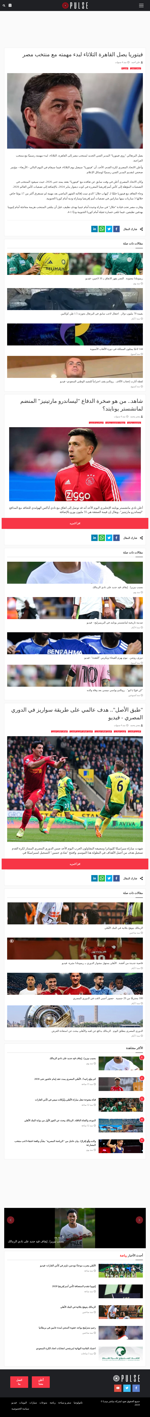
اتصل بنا (19, 1382)
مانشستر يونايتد (134, 423)
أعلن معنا (41, 1382)
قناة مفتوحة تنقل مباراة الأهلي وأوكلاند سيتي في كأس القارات (65, 1099)
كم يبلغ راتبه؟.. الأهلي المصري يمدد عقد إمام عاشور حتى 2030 (65, 1079)
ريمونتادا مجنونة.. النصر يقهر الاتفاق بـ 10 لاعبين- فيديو (114, 278)
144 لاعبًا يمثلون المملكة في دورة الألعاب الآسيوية (116, 349)
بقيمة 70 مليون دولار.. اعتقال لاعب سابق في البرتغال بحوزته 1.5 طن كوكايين (102, 313)
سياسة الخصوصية (20, 1408)
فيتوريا (124, 68)
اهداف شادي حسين (59, 731)
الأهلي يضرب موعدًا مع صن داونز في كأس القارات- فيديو (68, 1265)
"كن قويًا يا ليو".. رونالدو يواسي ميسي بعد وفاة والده (115, 690)
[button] (116, 229)
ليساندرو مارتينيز (96, 423)
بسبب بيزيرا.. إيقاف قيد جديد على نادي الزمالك (118, 587)
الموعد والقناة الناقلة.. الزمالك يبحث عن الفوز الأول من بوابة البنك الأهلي (60, 1120)
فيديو (14, 1402)
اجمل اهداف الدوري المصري (81, 731)
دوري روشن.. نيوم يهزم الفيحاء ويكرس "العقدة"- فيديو (113, 657)
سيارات (33, 1402)
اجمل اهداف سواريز (103, 731)
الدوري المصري (134, 731)
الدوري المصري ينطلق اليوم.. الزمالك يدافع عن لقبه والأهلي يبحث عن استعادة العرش (97, 1031)
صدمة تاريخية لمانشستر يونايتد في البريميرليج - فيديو (115, 622)
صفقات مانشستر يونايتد (115, 423)
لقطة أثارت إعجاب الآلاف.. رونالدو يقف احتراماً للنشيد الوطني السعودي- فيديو (101, 381)
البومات (23, 1402)
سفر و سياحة (64, 1402)
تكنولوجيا (78, 1402)
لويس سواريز (120, 731)
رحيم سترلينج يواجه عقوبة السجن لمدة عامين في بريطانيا (67, 1327)
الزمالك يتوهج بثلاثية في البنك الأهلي (123, 928)
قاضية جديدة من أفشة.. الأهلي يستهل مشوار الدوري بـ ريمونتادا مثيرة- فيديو (102, 963)
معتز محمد (135, 416)
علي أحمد (135, 62)
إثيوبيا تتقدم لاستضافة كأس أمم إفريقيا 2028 (74, 1286)
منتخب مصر (135, 68)
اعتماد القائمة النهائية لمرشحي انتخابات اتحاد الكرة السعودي (66, 1348)
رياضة (53, 1402)
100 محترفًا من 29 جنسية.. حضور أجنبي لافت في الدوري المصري (108, 998)
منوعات (43, 1402)
